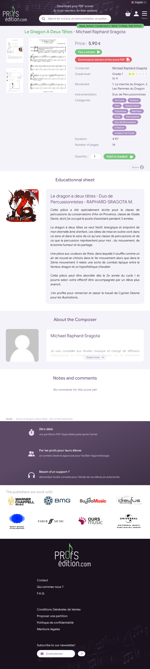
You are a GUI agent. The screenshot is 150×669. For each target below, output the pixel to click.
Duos (117, 116)
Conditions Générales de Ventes (59, 609)
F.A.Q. (41, 593)
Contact (42, 580)
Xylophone (120, 111)
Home (9, 418)
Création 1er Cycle (124, 133)
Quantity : (81, 156)
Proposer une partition (52, 616)
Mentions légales (48, 629)
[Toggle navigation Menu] (144, 13)
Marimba (136, 111)
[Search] (43, 19)
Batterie (134, 100)
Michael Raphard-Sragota (129, 68)
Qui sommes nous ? (50, 587)
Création (119, 127)
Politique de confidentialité (55, 622)
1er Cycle (119, 100)
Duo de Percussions (125, 122)
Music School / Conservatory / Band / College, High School (110, 25)
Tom (117, 105)
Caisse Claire (132, 105)
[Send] (81, 653)
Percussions (132, 116)
